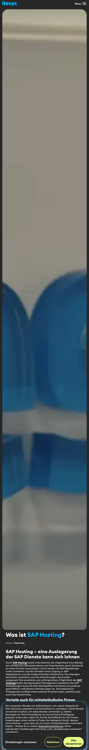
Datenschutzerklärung (51, 726)
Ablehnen (53, 742)
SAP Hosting (20, 662)
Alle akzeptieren (73, 742)
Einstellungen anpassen (21, 742)
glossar (9, 643)
